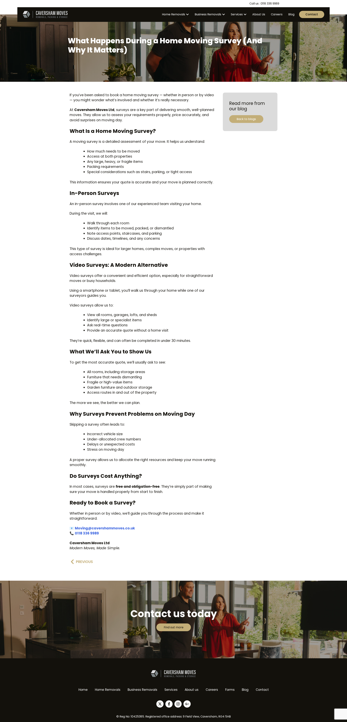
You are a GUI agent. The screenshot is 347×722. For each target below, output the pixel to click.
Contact (262, 689)
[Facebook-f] (169, 704)
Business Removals (142, 689)
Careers (212, 689)
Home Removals (107, 689)
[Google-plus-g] (187, 704)
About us (191, 689)
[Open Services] (245, 14)
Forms (230, 689)
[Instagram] (178, 704)
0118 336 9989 (87, 533)
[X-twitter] (160, 704)
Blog (245, 689)
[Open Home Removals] (187, 14)
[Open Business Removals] (223, 14)
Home (83, 689)
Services (170, 689)
